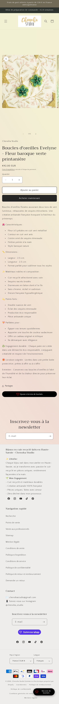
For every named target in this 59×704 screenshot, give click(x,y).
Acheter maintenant (29, 198)
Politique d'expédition (16, 555)
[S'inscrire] (50, 436)
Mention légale (12, 542)
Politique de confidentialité (18, 568)
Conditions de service (16, 561)
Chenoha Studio (18, 681)
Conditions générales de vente (21, 693)
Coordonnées (21, 685)
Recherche (11, 516)
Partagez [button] (9, 386)
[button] (6, 21)
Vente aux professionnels (17, 529)
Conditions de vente (15, 548)
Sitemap (9, 535)
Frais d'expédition (8, 169)
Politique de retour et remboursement (23, 574)
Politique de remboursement (40, 685)
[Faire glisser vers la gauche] (23, 134)
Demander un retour (15, 580)
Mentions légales (30, 698)
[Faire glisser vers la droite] (36, 134)
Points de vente (13, 523)
